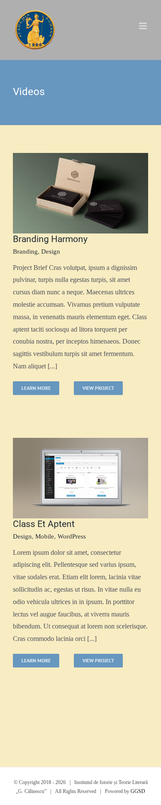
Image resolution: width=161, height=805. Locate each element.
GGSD (138, 791)
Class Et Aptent (44, 524)
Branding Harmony (50, 239)
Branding (25, 251)
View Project (98, 388)
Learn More (36, 388)
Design (50, 251)
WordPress (72, 536)
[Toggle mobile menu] (143, 25)
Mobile (44, 536)
